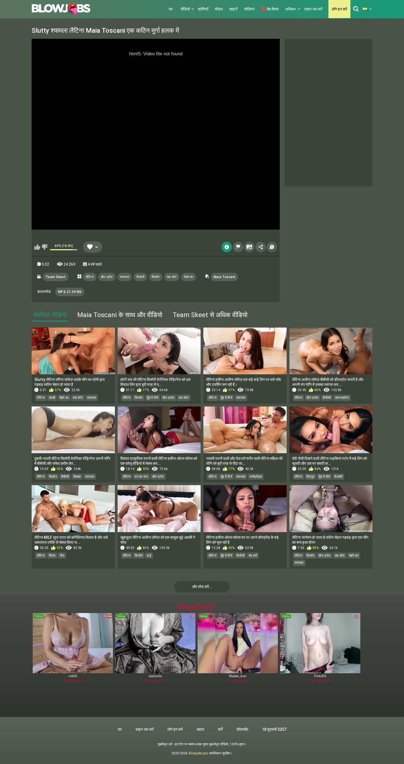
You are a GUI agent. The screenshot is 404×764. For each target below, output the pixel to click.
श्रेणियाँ (203, 9)
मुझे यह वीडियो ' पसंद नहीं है (44, 247)
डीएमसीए (242, 729)
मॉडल (219, 9)
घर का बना (141, 477)
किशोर (156, 277)
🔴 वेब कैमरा (270, 9)
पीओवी (140, 277)
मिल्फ (52, 555)
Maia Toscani (225, 277)
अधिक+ (290, 9)
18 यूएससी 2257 (274, 729)
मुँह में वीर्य (152, 398)
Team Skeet (56, 277)
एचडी (52, 398)
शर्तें (220, 729)
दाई (149, 555)
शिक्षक (77, 477)
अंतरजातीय (342, 398)
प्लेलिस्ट (249, 9)
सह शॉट (172, 277)
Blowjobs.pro (198, 753)
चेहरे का (188, 277)
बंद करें (253, 555)
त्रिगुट (310, 477)
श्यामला (124, 277)
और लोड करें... (202, 586)
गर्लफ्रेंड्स (256, 477)
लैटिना (90, 277)
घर (171, 9)
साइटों (233, 9)
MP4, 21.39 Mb (70, 292)
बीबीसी (327, 398)
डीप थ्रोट (107, 277)
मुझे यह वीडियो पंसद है (37, 247)
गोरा (62, 555)
